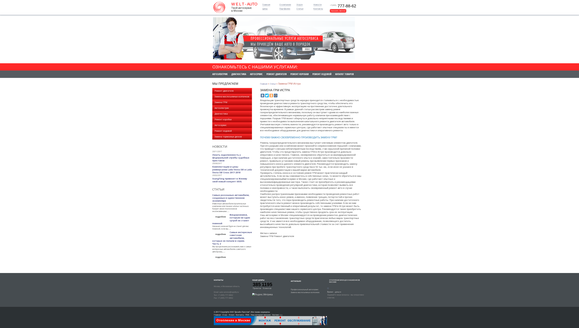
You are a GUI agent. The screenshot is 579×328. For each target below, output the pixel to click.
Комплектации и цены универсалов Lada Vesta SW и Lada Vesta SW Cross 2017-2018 (232, 169)
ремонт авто (341, 124)
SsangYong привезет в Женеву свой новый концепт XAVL (229, 180)
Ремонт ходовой (321, 74)
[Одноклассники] (271, 95)
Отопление (334, 280)
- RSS (246, 314)
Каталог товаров (344, 74)
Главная (266, 4)
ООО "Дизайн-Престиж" (240, 312)
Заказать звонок (338, 10)
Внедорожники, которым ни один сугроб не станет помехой (231, 219)
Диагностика (238, 74)
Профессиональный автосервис (304, 289)
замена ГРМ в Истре (313, 151)
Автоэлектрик (220, 74)
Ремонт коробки (299, 74)
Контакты (318, 9)
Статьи (299, 9)
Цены (265, 9)
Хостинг (275, 314)
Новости (317, 4)
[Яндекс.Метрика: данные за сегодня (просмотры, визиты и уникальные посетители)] (262, 294)
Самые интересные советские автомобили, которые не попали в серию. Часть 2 (232, 238)
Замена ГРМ (221, 102)
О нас (224, 314)
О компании (285, 4)
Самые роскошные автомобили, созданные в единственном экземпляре (230, 198)
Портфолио (284, 9)
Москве (332, 282)
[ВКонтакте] (262, 95)
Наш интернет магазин (261, 314)
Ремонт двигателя (276, 74)
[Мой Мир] (275, 95)
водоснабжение (350, 280)
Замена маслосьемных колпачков (232, 96)
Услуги (299, 4)
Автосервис (256, 74)
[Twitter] (267, 95)
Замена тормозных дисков (228, 136)
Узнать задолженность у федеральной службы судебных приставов (230, 157)
